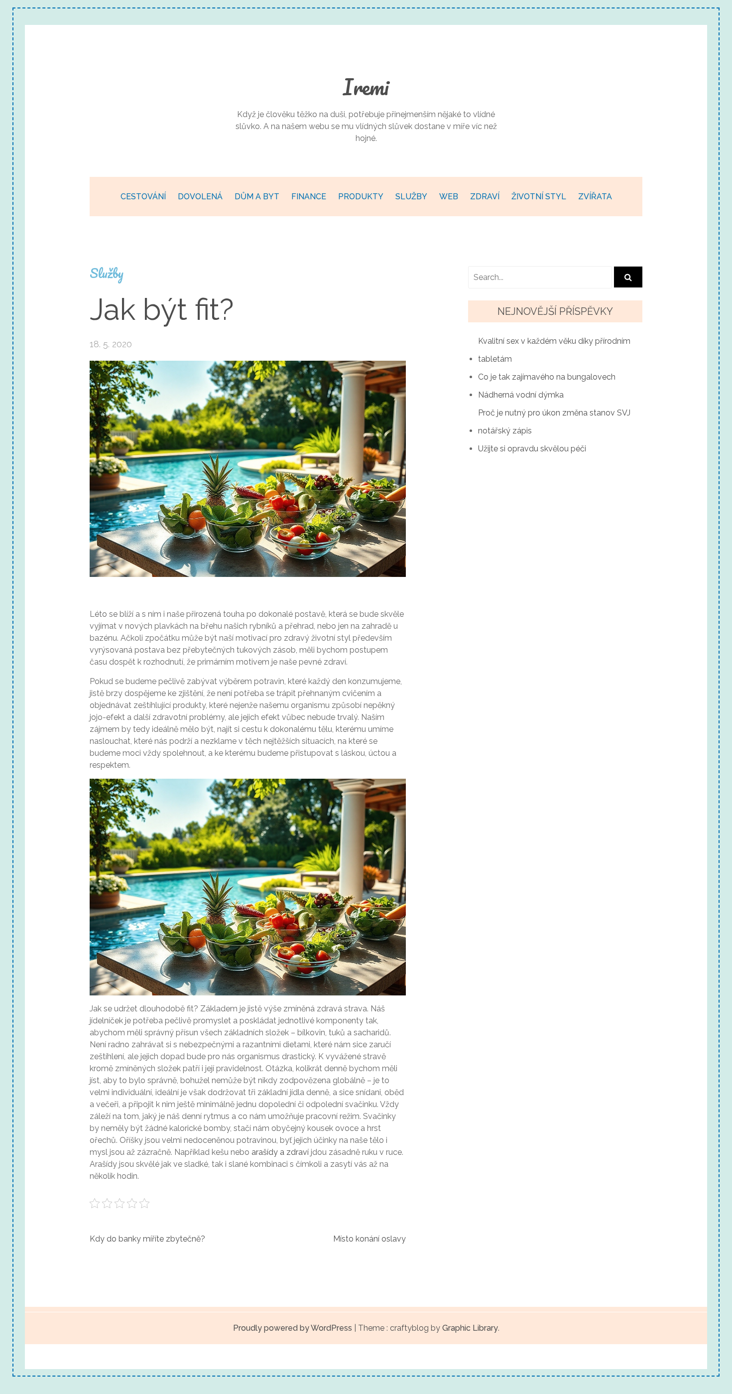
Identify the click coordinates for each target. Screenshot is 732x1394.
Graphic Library (470, 1328)
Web (448, 196)
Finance (308, 196)
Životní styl (538, 196)
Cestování (143, 196)
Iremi (366, 87)
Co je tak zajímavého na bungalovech (546, 377)
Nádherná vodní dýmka (521, 395)
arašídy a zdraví (280, 1152)
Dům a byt (257, 196)
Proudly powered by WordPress (292, 1328)
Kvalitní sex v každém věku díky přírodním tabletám (554, 350)
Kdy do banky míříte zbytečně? (147, 1239)
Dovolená (200, 196)
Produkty (360, 196)
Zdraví (484, 196)
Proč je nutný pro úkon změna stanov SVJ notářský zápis (554, 421)
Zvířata (595, 196)
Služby (411, 196)
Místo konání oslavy (369, 1239)
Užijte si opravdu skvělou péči (532, 448)
